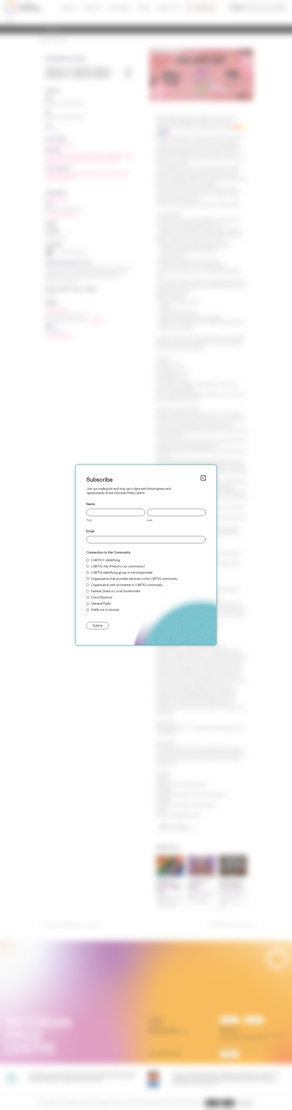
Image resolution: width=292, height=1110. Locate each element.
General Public (101, 603)
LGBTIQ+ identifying (105, 560)
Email (90, 531)
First (89, 520)
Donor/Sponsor (101, 597)
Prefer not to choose (105, 609)
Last (149, 520)
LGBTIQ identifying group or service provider (122, 572)
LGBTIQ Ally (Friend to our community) (118, 566)
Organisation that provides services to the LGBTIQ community (134, 578)
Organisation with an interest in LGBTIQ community (127, 585)
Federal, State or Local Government (115, 591)
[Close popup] (203, 478)
